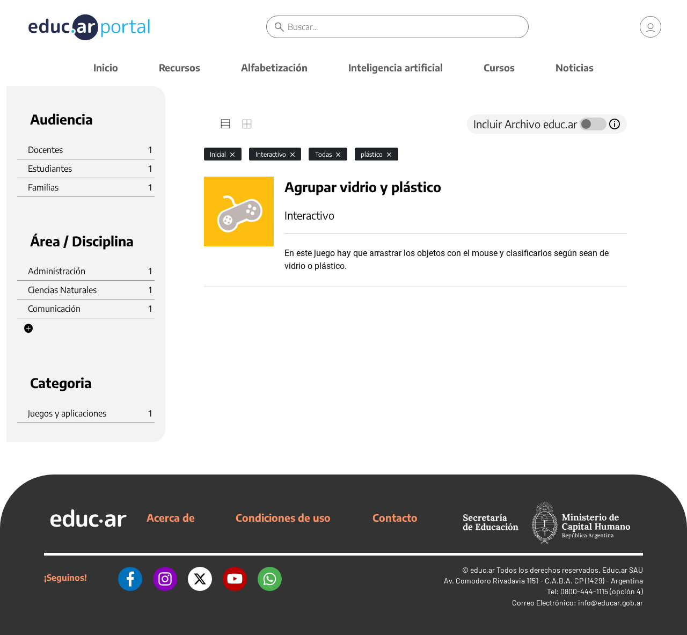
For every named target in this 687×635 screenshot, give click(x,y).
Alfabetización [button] (274, 67)
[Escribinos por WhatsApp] (270, 577)
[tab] (225, 124)
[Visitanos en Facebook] (130, 577)
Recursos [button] (179, 67)
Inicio (105, 67)
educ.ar (482, 569)
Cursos (499, 67)
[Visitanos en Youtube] (235, 577)
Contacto (395, 517)
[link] (650, 27)
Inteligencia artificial (395, 67)
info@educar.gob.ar (610, 602)
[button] (28, 328)
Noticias (575, 67)
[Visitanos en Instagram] (165, 577)
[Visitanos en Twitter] (200, 577)
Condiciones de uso (283, 517)
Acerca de (171, 517)
